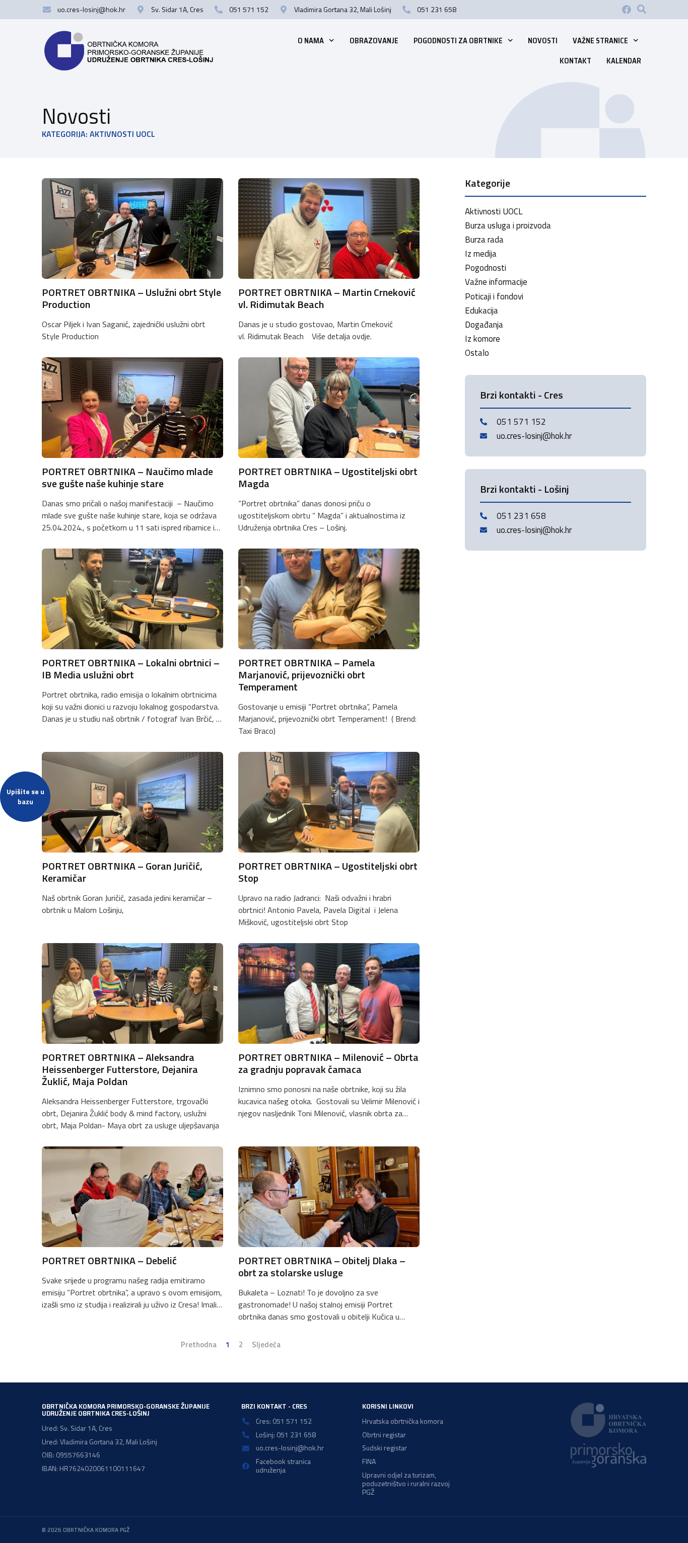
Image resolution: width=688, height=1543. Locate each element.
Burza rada (484, 239)
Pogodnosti (485, 267)
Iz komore (482, 338)
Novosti (543, 41)
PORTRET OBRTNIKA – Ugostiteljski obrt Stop (328, 872)
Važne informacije (496, 281)
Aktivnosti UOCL (493, 211)
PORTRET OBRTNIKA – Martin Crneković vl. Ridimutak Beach (327, 298)
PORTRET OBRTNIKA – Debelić (109, 1260)
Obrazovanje (374, 41)
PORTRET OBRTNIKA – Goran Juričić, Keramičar (122, 872)
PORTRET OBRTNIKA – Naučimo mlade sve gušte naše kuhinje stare (127, 477)
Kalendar (623, 61)
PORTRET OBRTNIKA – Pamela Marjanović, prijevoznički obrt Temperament (306, 675)
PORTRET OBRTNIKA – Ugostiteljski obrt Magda (328, 477)
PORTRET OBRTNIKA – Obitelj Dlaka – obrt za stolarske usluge (321, 1266)
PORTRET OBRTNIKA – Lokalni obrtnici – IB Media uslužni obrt (131, 668)
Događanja (484, 324)
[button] (641, 9)
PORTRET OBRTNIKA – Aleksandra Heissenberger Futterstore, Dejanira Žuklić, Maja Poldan (120, 1069)
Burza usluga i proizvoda (508, 225)
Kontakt (575, 61)
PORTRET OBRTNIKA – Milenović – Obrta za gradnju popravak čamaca (328, 1063)
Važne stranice (600, 41)
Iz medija (481, 253)
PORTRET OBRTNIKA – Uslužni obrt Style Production (131, 298)
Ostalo (477, 352)
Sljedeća (266, 1344)
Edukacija (481, 310)
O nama (311, 41)
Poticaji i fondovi (494, 296)
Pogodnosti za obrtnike (458, 41)
